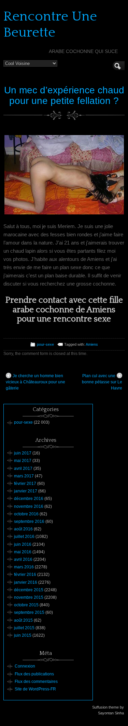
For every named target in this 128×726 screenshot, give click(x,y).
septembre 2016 (29, 521)
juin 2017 (22, 453)
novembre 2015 (28, 597)
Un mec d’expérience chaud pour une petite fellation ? (64, 95)
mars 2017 (24, 476)
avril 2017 (23, 468)
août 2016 (23, 529)
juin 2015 (22, 635)
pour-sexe (45, 344)
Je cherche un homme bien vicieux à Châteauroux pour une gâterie (35, 382)
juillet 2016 (24, 536)
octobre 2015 (26, 605)
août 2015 (23, 620)
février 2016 (25, 574)
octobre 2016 (26, 514)
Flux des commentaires (36, 681)
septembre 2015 (29, 612)
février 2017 (25, 483)
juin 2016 (22, 544)
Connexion (25, 666)
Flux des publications (34, 674)
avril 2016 (23, 559)
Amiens (92, 344)
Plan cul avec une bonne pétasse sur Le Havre (102, 382)
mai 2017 (22, 460)
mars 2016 (24, 567)
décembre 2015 (28, 590)
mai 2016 (22, 552)
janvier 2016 (25, 582)
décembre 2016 (28, 498)
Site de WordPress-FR (35, 689)
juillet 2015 (24, 627)
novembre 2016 (28, 506)
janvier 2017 (25, 491)
